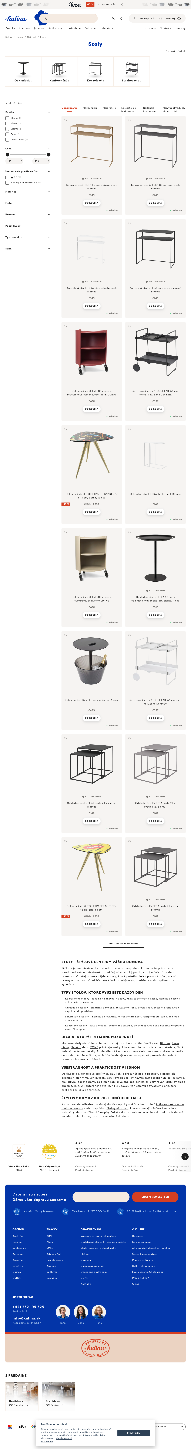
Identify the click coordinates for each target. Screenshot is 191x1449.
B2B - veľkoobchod (143, 1266)
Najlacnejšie (90, 108)
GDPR (84, 1278)
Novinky (165, 28)
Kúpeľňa (18, 1260)
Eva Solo (52, 1278)
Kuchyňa (18, 1236)
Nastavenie (47, 1441)
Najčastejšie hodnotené (128, 109)
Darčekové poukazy (93, 1266)
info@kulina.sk (27, 1318)
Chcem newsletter (155, 1197)
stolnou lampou (72, 1108)
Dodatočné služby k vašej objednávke (103, 1242)
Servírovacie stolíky (77, 1017)
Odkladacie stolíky (76, 1008)
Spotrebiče (19, 1248)
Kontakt (86, 1284)
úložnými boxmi (117, 1108)
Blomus (165, 1043)
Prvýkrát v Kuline (142, 1260)
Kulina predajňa (141, 1242)
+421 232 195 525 (28, 1307)
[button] (123, 109)
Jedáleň (17, 1242)
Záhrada (18, 1254)
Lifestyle (18, 1266)
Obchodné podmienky (94, 1272)
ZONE (94, 1047)
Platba (85, 1254)
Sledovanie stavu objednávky (98, 1248)
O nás (135, 1284)
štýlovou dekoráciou (170, 1104)
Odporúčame (69, 108)
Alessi (50, 1242)
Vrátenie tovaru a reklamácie (98, 1236)
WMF (50, 1236)
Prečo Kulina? (140, 1278)
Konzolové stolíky (76, 1025)
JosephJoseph (55, 1260)
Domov (17, 1272)
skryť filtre (15, 103)
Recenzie (137, 1236)
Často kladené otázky (145, 1254)
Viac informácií (64, 1438)
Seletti (76, 1047)
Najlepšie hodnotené (149, 109)
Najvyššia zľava (168, 109)
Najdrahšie (109, 108)
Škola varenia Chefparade (148, 1272)
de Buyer (52, 1272)
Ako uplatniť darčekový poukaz (151, 1248)
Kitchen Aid (54, 1254)
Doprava (86, 1260)
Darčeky (180, 28)
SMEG (50, 1248)
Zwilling (51, 1266)
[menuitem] (10, 29)
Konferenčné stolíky (77, 999)
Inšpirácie (149, 28)
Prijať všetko (133, 1433)
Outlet (17, 1278)
